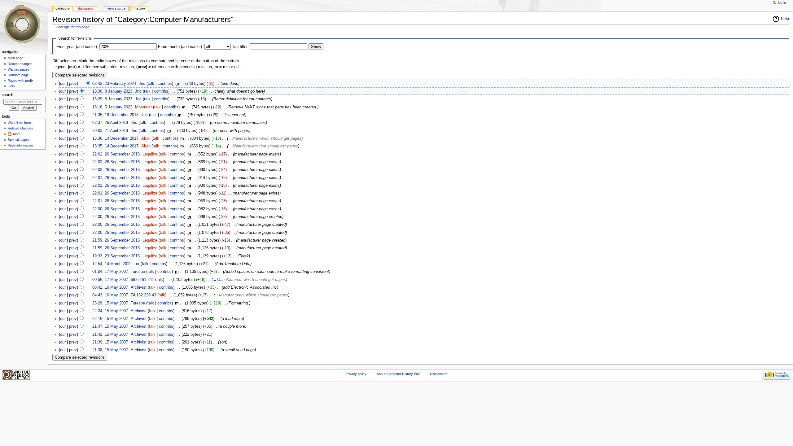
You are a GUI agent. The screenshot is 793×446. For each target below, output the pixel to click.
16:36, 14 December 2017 (115, 138)
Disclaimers (439, 374)
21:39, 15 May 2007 (110, 342)
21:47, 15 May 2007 (110, 326)
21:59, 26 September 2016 (116, 240)
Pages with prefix (20, 80)
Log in (782, 2)
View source (116, 8)
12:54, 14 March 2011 (111, 264)
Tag (235, 47)
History (139, 8)
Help (785, 19)
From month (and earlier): (180, 47)
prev (73, 83)
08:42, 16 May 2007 (110, 287)
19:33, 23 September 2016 (116, 256)
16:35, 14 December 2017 (115, 146)
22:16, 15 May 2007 (110, 319)
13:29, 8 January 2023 (112, 99)
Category (62, 8)
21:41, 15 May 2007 (110, 334)
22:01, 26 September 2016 (116, 178)
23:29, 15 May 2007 (110, 303)
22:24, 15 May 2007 (110, 311)
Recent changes (20, 64)
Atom (16, 134)
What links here (19, 123)
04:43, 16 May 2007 (110, 295)
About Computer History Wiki (398, 374)
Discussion (86, 8)
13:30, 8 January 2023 (112, 91)
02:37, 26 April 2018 (110, 122)
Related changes (20, 128)
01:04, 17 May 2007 (110, 271)
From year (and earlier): (77, 47)
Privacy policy (355, 374)
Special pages (18, 140)
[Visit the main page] (24, 24)
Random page (18, 75)
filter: (240, 47)
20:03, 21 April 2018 (110, 131)
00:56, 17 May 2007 (110, 280)
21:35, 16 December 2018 (115, 115)
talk (151, 83)
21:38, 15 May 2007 (110, 350)
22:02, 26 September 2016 (116, 154)
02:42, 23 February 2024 (114, 83)
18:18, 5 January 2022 (112, 107)
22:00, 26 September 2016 (116, 209)
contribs (165, 83)
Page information (20, 145)
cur (63, 91)
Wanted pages (18, 69)
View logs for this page (72, 27)
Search (7, 95)
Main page (15, 58)
